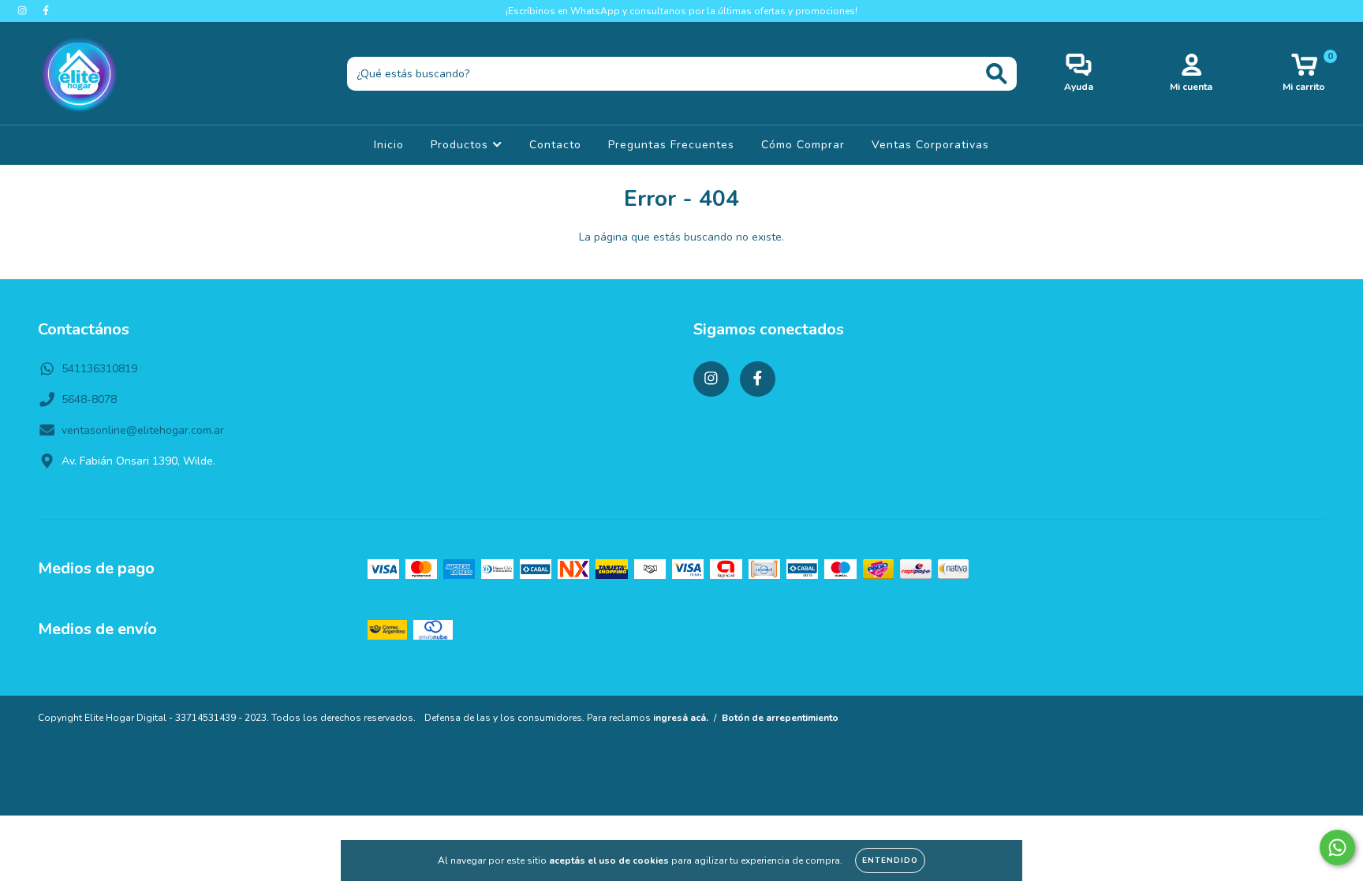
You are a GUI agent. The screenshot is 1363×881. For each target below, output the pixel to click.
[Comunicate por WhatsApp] (1337, 847)
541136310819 (99, 368)
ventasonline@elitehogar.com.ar (143, 430)
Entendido (890, 860)
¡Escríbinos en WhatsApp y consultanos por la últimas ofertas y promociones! (681, 11)
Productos (461, 144)
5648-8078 (89, 399)
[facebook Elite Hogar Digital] (45, 10)
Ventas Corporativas (930, 144)
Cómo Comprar (803, 144)
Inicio (389, 144)
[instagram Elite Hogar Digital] (23, 10)
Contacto (555, 144)
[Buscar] (996, 73)
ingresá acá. (680, 717)
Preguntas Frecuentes (671, 144)
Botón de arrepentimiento (780, 717)
